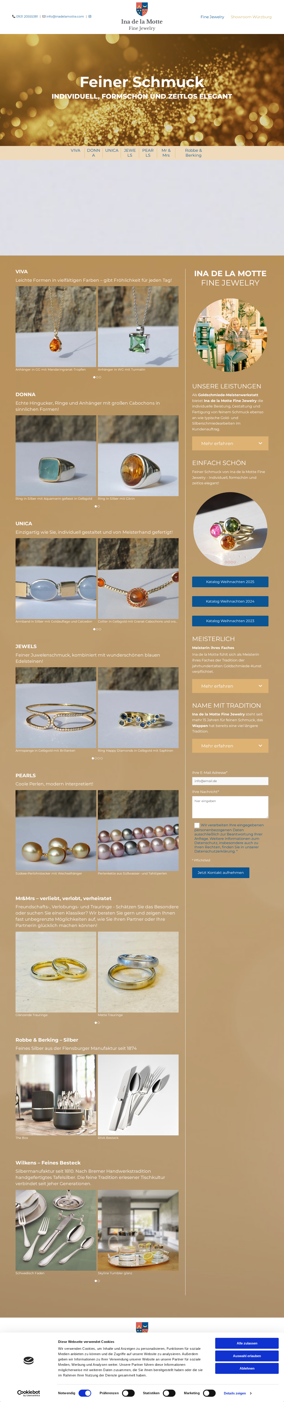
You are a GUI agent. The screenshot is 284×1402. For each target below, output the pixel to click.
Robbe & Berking (193, 153)
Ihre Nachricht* (205, 792)
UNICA (111, 150)
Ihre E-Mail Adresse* (209, 773)
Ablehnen (247, 1368)
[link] (260, 443)
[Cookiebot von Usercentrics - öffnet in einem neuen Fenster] (28, 1393)
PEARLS (148, 153)
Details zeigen (235, 1393)
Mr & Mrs (166, 153)
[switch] (128, 1393)
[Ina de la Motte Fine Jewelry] (142, 10)
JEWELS (130, 153)
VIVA (75, 150)
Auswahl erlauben (247, 1356)
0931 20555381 (27, 16)
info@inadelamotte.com (65, 16)
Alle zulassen (247, 1343)
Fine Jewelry (142, 28)
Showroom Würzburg (251, 17)
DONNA (93, 153)
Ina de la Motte (142, 21)
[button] (230, 582)
